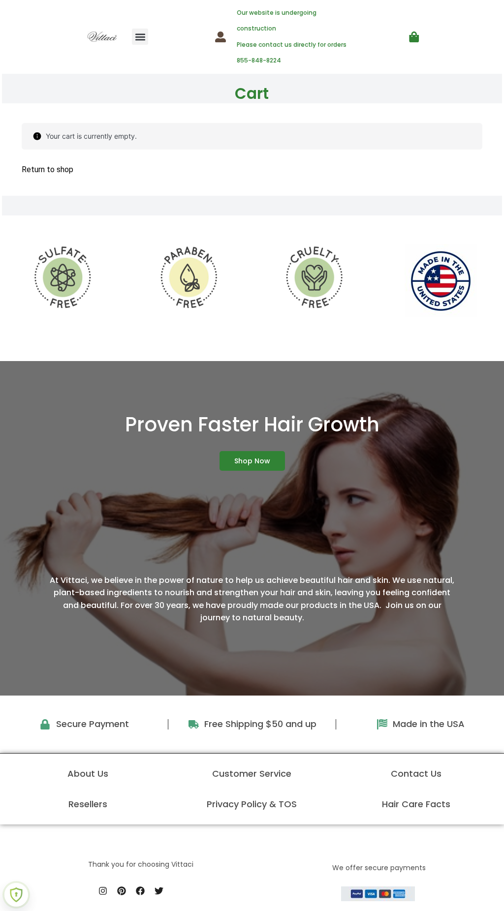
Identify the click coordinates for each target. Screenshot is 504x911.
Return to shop (47, 169)
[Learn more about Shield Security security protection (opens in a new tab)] (16, 895)
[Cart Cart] (414, 37)
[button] (140, 37)
